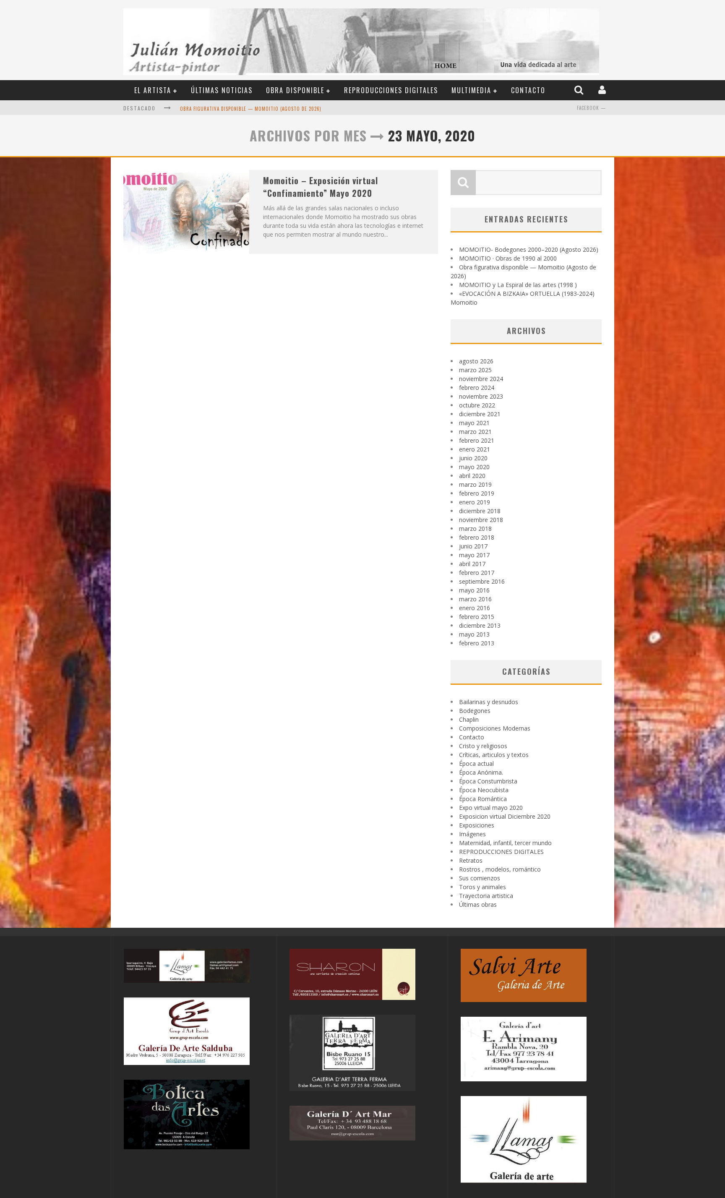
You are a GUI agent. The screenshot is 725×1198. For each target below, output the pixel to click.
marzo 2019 (475, 484)
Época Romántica (483, 799)
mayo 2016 (474, 590)
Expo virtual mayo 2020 (491, 808)
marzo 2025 (475, 370)
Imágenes (472, 834)
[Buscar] (580, 89)
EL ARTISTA (152, 90)
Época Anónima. (481, 772)
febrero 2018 (476, 537)
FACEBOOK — (591, 107)
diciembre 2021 (480, 414)
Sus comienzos (479, 878)
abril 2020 (472, 476)
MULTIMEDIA (471, 90)
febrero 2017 (476, 573)
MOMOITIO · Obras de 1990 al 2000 (508, 258)
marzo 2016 (475, 599)
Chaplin (469, 719)
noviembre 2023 (481, 396)
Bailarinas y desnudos (488, 702)
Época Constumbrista (488, 781)
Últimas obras (478, 904)
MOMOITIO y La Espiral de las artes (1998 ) (518, 285)
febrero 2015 (476, 617)
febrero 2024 (476, 388)
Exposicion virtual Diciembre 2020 (504, 816)
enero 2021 (474, 449)
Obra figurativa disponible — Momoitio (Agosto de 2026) (250, 108)
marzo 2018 (475, 528)
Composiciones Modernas (494, 728)
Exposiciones (476, 825)
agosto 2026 (476, 361)
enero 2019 (474, 502)
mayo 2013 (474, 634)
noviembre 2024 (481, 379)
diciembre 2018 (480, 511)
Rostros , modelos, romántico (500, 869)
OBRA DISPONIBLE (295, 90)
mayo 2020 (474, 467)
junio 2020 (473, 458)
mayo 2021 (474, 423)
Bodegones (474, 711)
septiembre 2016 (482, 581)
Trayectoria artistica (486, 896)
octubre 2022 (477, 405)
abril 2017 (472, 564)
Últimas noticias (222, 90)
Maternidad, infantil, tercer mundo (505, 843)
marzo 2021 (475, 432)
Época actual (476, 763)
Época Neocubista (484, 790)
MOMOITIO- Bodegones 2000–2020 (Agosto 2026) (528, 249)
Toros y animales (482, 887)
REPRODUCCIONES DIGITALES (391, 90)
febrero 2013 (476, 643)
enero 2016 (474, 608)
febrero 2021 (476, 440)
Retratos (470, 860)
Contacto (528, 90)
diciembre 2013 (480, 625)
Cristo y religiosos (483, 746)
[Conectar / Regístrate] (603, 89)
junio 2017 (473, 546)
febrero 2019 (476, 493)
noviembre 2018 (481, 520)
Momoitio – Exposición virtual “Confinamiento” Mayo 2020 (320, 186)
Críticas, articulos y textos (494, 755)
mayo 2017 (474, 555)
